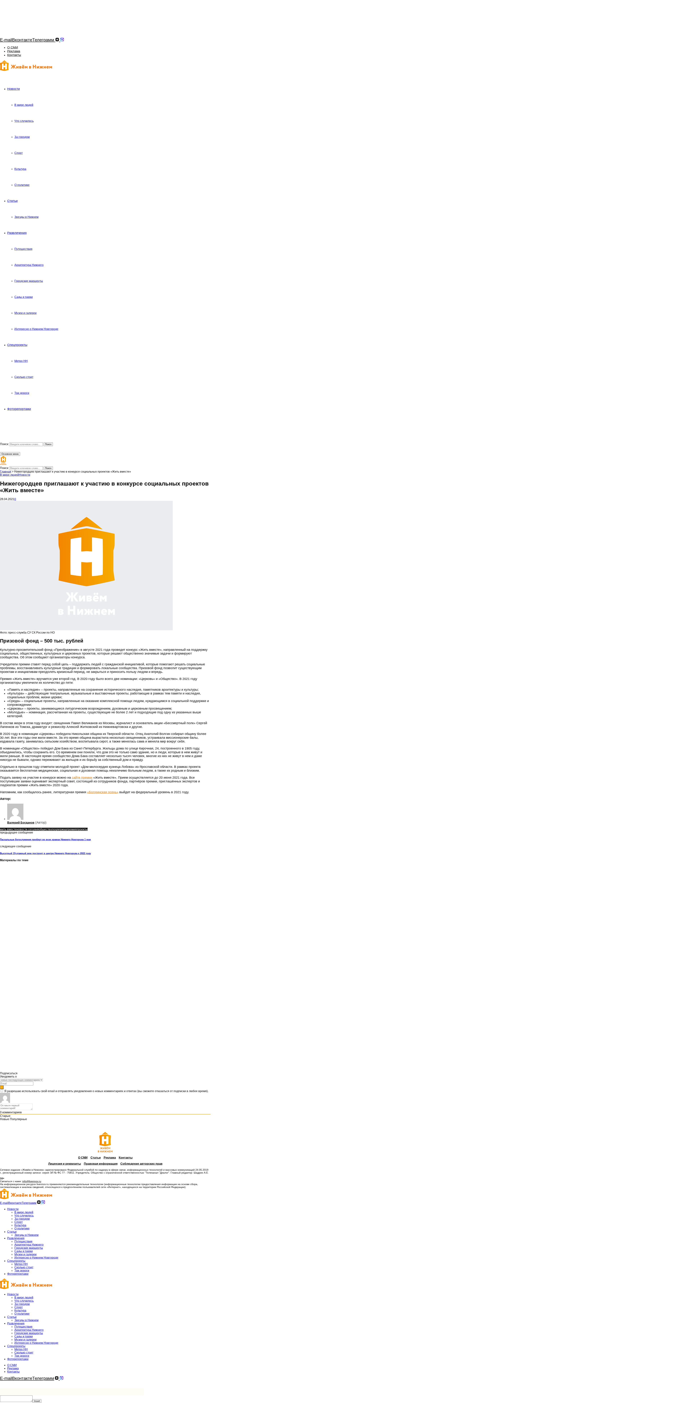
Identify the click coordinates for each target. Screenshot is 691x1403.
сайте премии (82, 777)
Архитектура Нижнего (29, 265)
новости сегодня (28, 829)
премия (71, 829)
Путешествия (23, 248)
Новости (13, 89)
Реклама (13, 51)
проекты (82, 829)
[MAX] (62, 39)
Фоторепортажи (19, 409)
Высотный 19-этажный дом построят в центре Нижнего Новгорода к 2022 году (45, 853)
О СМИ (12, 47)
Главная (5, 471)
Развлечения (17, 233)
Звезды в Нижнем (26, 216)
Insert (37, 1401)
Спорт (18, 152)
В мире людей (23, 104)
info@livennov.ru (31, 1181)
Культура (20, 168)
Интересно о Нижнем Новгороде (36, 329)
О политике (22, 184)
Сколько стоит (23, 377)
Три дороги (21, 393)
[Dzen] (57, 39)
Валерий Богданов (20, 822)
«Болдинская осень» (102, 792)
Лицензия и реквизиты (64, 1163)
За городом (22, 136)
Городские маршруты (28, 281)
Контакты (14, 55)
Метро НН (21, 361)
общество (45, 829)
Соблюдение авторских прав (141, 1163)
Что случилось (24, 120)
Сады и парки (23, 297)
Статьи (12, 201)
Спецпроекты (17, 345)
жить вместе (8, 829)
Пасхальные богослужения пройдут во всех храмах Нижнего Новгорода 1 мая (45, 839)
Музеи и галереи (25, 313)
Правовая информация (101, 1163)
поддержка (59, 829)
